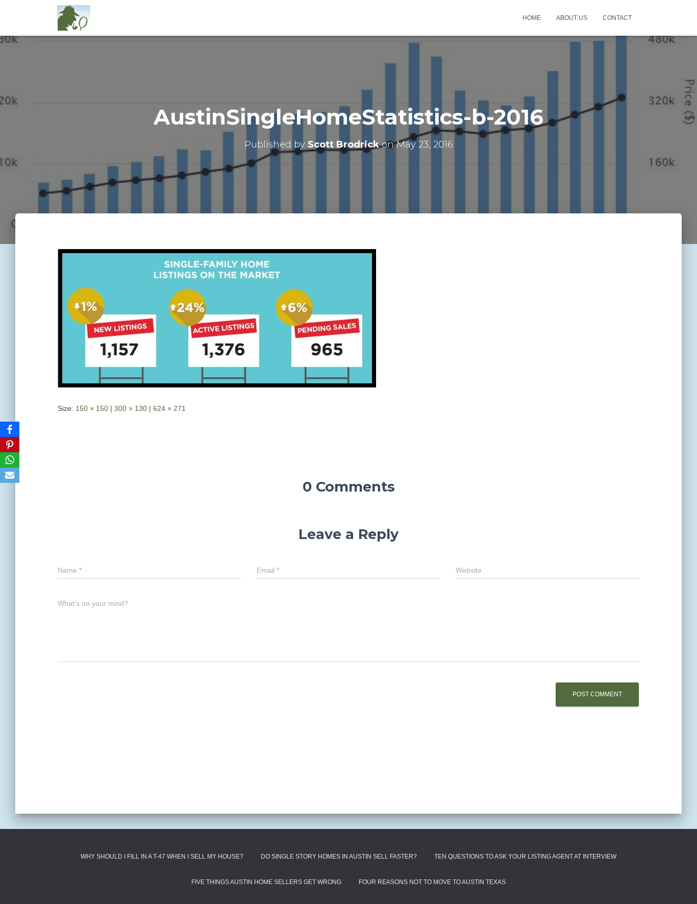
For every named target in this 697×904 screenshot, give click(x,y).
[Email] (9, 475)
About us (571, 17)
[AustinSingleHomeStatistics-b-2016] (217, 317)
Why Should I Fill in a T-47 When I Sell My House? (162, 856)
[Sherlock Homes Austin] (74, 18)
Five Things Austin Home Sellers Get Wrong (266, 882)
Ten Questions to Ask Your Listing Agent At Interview (525, 856)
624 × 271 (169, 408)
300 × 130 (130, 408)
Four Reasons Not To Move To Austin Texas (432, 882)
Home (531, 17)
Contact (617, 17)
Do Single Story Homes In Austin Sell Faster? (339, 856)
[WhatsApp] (9, 460)
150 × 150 (92, 408)
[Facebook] (9, 429)
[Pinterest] (9, 444)
